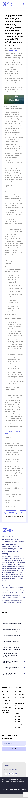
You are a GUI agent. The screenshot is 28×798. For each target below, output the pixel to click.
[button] (14, 619)
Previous (11, 512)
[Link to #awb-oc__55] (23, 4)
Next (22, 512)
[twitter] (9, 773)
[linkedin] (16, 773)
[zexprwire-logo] (7, 2)
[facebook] (5, 773)
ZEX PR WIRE (13, 51)
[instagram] (12, 773)
